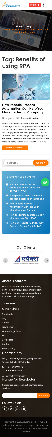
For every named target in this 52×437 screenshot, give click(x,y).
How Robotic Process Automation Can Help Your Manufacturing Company (23, 108)
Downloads (7, 314)
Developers (7, 339)
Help (4, 335)
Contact (6, 344)
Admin (36, 118)
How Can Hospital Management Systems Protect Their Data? (27, 224)
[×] (45, 182)
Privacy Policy (8, 348)
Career (5, 322)
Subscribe (43, 395)
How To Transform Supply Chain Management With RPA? (27, 216)
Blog (29, 26)
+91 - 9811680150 (14, 370)
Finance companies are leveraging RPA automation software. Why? (25, 187)
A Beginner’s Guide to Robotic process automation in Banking (27, 197)
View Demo (7, 327)
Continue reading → (15, 147)
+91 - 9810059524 (14, 367)
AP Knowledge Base (11, 331)
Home (19, 26)
